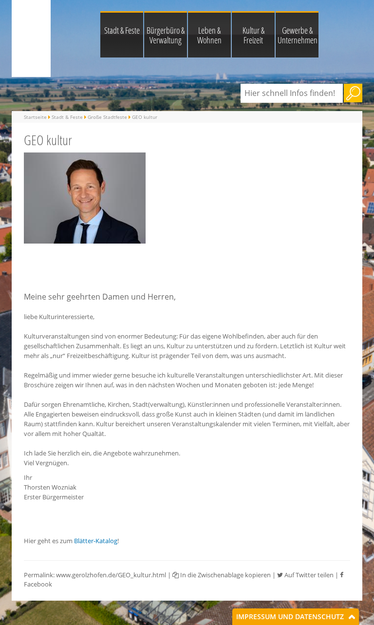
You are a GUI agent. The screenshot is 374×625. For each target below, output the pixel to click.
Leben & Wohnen (209, 35)
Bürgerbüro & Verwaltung (166, 35)
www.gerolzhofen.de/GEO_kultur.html (111, 574)
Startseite (35, 117)
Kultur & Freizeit (253, 35)
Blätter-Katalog (95, 540)
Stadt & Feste (122, 30)
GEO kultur (144, 117)
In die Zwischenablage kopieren (225, 574)
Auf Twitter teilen (308, 574)
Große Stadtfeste (107, 117)
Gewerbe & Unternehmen (298, 35)
